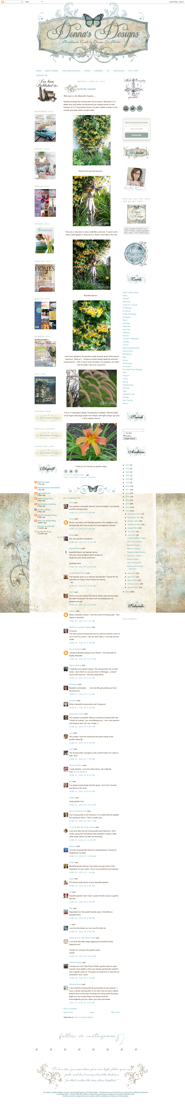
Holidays (126, 332)
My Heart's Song (44, 532)
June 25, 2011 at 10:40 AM (82, 956)
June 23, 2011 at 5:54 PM (82, 902)
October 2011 (133, 521)
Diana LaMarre (75, 665)
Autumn (126, 299)
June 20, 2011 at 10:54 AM (82, 567)
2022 (127, 472)
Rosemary (73, 684)
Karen (71, 519)
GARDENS (98, 71)
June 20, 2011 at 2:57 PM (82, 621)
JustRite (126, 342)
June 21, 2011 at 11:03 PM (82, 840)
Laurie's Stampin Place (47, 515)
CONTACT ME (42, 75)
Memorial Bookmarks (131, 348)
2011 (127, 511)
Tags (124, 391)
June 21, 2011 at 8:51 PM (82, 791)
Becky (71, 535)
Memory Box (128, 351)
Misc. (125, 357)
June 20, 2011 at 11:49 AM (82, 586)
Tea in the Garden (134, 542)
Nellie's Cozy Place (45, 499)
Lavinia (125, 345)
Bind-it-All (126, 302)
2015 (127, 497)
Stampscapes (128, 385)
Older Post (115, 1012)
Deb (70, 908)
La (70, 924)
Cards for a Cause (130, 305)
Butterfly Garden (78, 477)
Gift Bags (126, 323)
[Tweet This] (71, 471)
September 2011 (134, 524)
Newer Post (68, 1012)
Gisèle (71, 862)
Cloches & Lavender (46, 526)
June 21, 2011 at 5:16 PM (82, 743)
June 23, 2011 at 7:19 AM (82, 872)
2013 (127, 504)
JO (70, 892)
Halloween (127, 326)
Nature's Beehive (134, 549)
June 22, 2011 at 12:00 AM (82, 856)
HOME (38, 71)
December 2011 (134, 514)
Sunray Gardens (75, 765)
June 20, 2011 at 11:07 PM (82, 659)
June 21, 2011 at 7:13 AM (82, 694)
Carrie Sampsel (75, 649)
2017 (127, 490)
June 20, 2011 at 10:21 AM (82, 542)
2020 (127, 479)
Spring (125, 382)
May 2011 (132, 573)
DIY (108, 71)
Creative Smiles (43, 510)
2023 (127, 468)
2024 (127, 465)
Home (92, 1012)
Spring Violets (132, 559)
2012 (127, 507)
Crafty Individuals (129, 314)
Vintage (126, 397)
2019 (127, 483)
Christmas (127, 311)
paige (71, 879)
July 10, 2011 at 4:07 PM (82, 1003)
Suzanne (72, 700)
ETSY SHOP (133, 71)
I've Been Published (130, 339)
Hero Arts (126, 329)
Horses (125, 336)
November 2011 (134, 517)
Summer (126, 388)
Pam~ (71, 592)
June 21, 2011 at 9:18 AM (82, 708)
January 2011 (133, 587)
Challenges (127, 308)
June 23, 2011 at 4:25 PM (82, 886)
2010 (127, 592)
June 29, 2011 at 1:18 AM (82, 978)
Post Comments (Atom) (84, 1017)
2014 (127, 500)
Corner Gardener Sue (78, 811)
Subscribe (136, 135)
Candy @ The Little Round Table (82, 938)
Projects (126, 376)
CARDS (87, 71)
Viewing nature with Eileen (48, 488)
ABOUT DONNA (51, 71)
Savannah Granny (76, 714)
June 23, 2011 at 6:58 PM (82, 918)
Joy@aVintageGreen (77, 573)
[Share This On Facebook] (66, 471)
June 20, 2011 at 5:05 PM (82, 643)
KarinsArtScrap (43, 493)
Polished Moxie (75, 984)
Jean (71, 749)
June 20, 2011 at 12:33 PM (82, 605)
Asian (125, 295)
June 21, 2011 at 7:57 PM (82, 759)
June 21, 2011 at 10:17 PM (82, 821)
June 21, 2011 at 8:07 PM (82, 775)
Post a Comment (70, 1009)
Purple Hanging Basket (136, 552)
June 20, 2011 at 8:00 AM (82, 529)
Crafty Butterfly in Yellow (136, 538)
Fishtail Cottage (75, 962)
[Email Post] (87, 475)
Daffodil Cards (43, 482)
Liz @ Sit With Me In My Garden (82, 827)
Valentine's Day (129, 394)
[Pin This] (76, 471)
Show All (59, 537)
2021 (127, 476)
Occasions (127, 366)
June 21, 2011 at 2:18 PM (82, 727)
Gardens (92, 477)
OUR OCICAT (119, 71)
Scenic (125, 379)
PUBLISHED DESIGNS (71, 71)
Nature (125, 360)
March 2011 (133, 580)
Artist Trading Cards (131, 292)
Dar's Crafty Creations (46, 504)
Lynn (71, 733)
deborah (72, 846)
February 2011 (134, 584)
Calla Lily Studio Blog (46, 521)
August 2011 (133, 528)
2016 (127, 493)
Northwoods (127, 363)
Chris (71, 503)
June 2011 (132, 535)
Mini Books (127, 354)
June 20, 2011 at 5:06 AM (82, 513)
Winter (125, 403)
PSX (124, 373)
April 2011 (132, 577)
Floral (125, 320)
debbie (72, 798)
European (127, 317)
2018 (127, 486)
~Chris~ (72, 611)
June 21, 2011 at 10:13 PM (82, 805)
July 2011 (132, 531)
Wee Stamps (128, 400)
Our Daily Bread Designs (132, 369)
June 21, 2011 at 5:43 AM (82, 678)
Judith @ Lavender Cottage (80, 627)
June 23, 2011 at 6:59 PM (82, 932)
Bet (70, 781)
